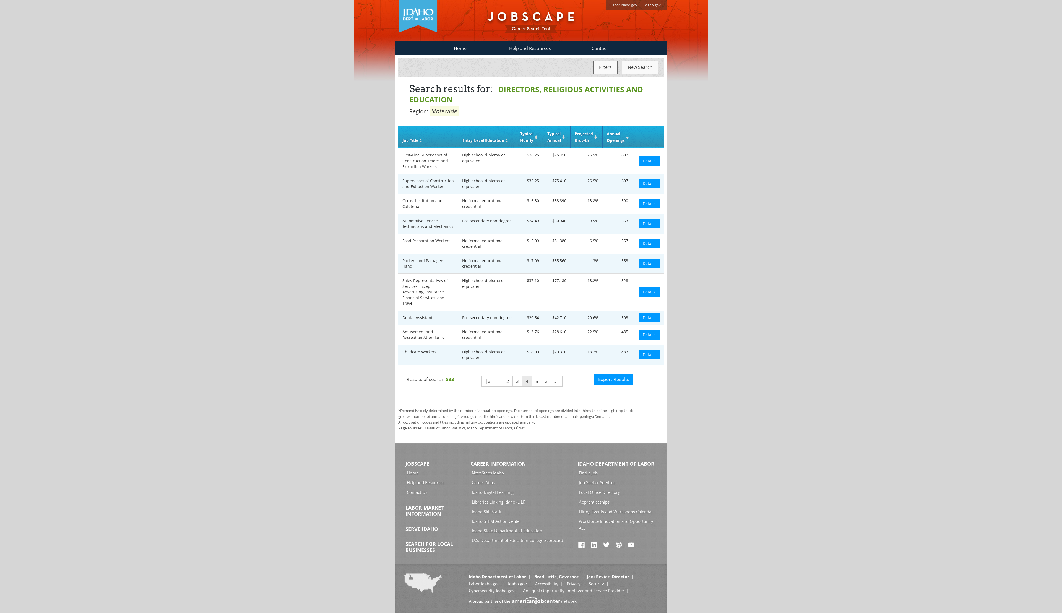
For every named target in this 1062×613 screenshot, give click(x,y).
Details (649, 160)
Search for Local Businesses (429, 547)
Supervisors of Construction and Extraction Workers (428, 183)
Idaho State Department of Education (507, 530)
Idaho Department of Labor (615, 463)
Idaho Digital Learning (493, 492)
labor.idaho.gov (624, 4)
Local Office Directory (599, 492)
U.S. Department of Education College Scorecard (517, 540)
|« (487, 381)
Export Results (613, 379)
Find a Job (588, 473)
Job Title (410, 140)
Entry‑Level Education (483, 140)
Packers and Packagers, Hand (423, 263)
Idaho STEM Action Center (496, 521)
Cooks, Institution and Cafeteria (422, 203)
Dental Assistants (418, 317)
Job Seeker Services (597, 482)
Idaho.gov (517, 583)
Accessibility (546, 583)
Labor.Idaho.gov (484, 583)
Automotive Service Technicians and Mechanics (427, 223)
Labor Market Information (424, 510)
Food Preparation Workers (426, 240)
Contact (600, 48)
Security (596, 583)
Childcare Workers (419, 351)
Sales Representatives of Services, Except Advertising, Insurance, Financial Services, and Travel (425, 292)
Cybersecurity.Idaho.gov (492, 590)
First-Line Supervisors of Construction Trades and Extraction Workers (425, 160)
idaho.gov (652, 4)
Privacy (574, 583)
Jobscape (417, 463)
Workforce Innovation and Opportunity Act (616, 524)
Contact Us (417, 492)
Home (460, 48)
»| (556, 381)
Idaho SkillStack (486, 511)
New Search (640, 67)
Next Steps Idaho (488, 473)
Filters (605, 67)
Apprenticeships (594, 502)
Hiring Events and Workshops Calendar (616, 511)
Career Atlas (483, 482)
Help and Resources (530, 48)
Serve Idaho (421, 529)
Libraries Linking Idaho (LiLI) (498, 502)
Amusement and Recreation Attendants (423, 334)
